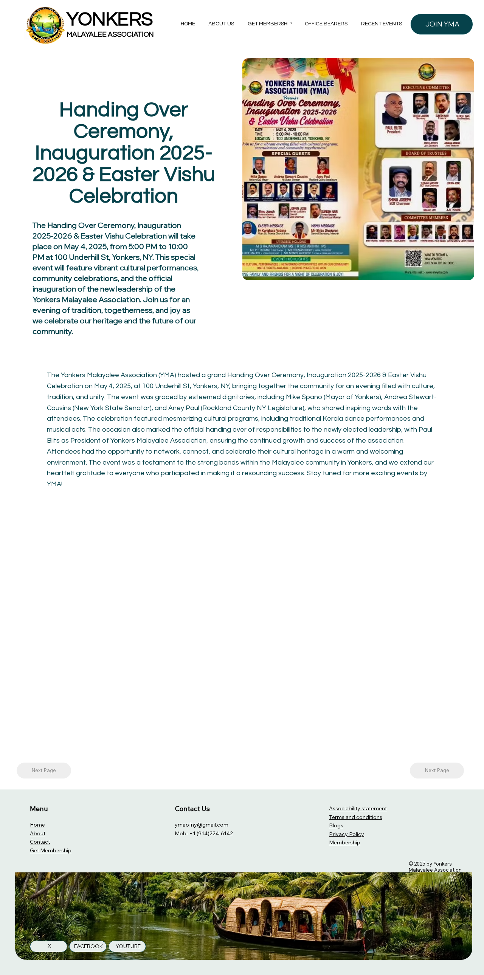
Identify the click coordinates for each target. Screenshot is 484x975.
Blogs (336, 825)
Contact (40, 841)
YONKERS (110, 20)
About (37, 833)
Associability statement (358, 808)
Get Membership (50, 850)
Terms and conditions (355, 817)
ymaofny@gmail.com (201, 824)
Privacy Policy (346, 834)
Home (37, 824)
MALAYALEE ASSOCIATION (110, 34)
